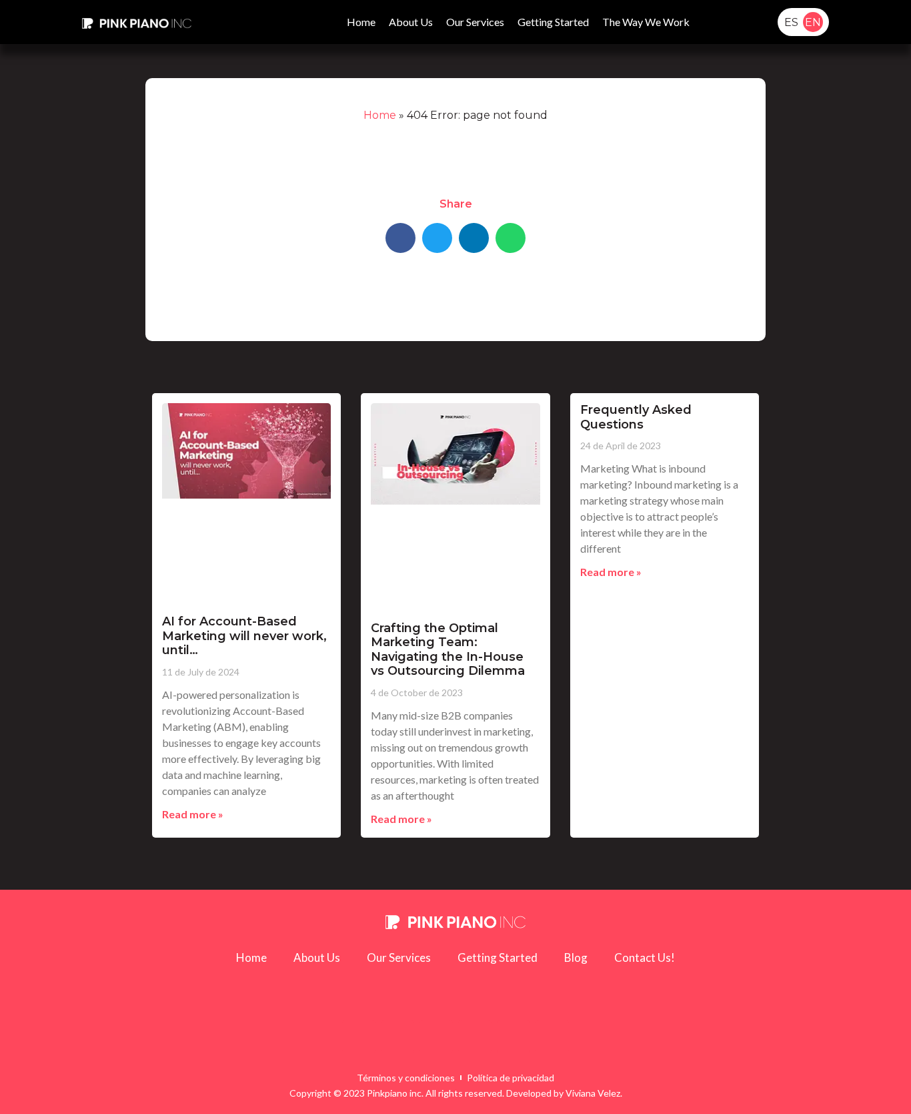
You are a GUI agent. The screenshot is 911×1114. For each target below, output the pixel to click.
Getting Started (553, 21)
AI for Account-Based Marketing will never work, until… (244, 635)
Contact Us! (644, 957)
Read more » (192, 814)
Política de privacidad (510, 1077)
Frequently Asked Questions (636, 417)
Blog (576, 957)
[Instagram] (552, 1036)
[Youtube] (358, 1036)
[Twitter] (513, 1036)
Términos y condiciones (406, 1077)
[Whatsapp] (436, 1036)
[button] (719, 22)
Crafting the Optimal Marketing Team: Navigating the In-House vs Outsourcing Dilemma (448, 650)
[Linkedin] (397, 1036)
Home (361, 21)
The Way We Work (646, 21)
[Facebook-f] (475, 1036)
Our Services (475, 21)
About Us (411, 21)
